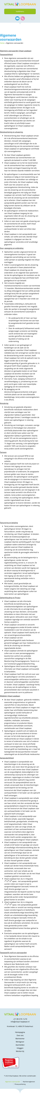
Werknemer (20, 1038)
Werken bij (20, 1051)
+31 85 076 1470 (20, 1019)
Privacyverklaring (20, 1084)
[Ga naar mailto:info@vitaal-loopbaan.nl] (17, 18)
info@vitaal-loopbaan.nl (20, 1021)
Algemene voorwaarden (12, 1081)
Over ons (20, 1035)
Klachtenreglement (29, 1081)
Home (2, 43)
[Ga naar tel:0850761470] (23, 18)
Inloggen (20, 1048)
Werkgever (20, 1041)
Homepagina (20, 1032)
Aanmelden (20, 1045)
